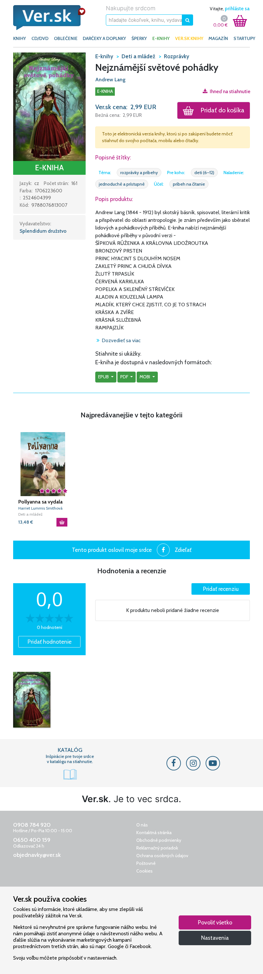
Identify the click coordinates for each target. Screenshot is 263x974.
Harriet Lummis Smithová (40, 508)
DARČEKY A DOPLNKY (104, 38)
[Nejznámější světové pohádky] (31, 700)
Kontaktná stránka (154, 832)
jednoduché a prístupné (122, 184)
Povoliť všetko (215, 922)
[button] (49, 106)
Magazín (218, 38)
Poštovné (146, 863)
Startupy (244, 38)
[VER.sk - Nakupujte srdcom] (49, 17)
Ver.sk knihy (189, 38)
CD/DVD (39, 38)
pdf (124, 377)
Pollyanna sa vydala (40, 502)
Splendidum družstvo (43, 231)
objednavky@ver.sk (37, 854)
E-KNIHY (161, 38)
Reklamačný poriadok (157, 848)
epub (104, 377)
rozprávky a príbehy (139, 172)
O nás (142, 825)
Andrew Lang (110, 79)
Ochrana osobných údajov (162, 855)
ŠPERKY (139, 38)
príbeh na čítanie (189, 184)
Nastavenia (215, 937)
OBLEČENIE (66, 38)
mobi (145, 377)
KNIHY (19, 38)
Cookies (144, 871)
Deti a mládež (30, 514)
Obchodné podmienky (158, 840)
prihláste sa (237, 9)
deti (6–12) (204, 172)
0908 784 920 (32, 824)
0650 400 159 (31, 839)
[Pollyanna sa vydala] (42, 464)
